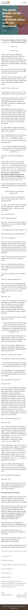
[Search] (22, 2)
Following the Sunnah (11, 606)
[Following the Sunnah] (5, 2)
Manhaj (4, 31)
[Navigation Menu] (25, 2)
